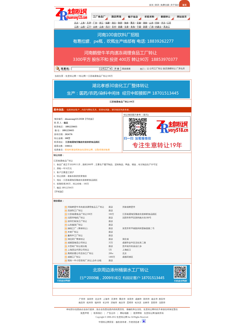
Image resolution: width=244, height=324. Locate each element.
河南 (157, 23)
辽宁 (89, 27)
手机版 (89, 119)
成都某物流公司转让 (77, 242)
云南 (101, 27)
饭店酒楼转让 (168, 68)
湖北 (114, 23)
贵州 (114, 27)
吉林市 (146, 302)
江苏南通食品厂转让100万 (80, 214)
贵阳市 (154, 302)
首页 (151, 5)
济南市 (114, 302)
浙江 (101, 23)
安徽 (139, 23)
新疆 (145, 27)
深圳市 (90, 299)
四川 (108, 27)
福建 (107, 23)
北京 (76, 23)
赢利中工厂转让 (75, 235)
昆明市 (130, 302)
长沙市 (106, 302)
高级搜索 (126, 68)
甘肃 (126, 27)
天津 (89, 23)
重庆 (132, 23)
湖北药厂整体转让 (76, 239)
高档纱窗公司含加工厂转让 (80, 253)
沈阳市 (162, 302)
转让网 (82, 76)
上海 (82, 23)
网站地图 (124, 313)
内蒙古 (158, 27)
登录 (157, 5)
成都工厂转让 (74, 257)
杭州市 (90, 302)
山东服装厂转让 (75, 225)
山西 (83, 27)
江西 (76, 27)
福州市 (98, 302)
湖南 (145, 23)
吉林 (95, 27)
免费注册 (165, 5)
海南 (126, 23)
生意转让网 (70, 76)
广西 (151, 27)
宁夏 (139, 27)
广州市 (82, 299)
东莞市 (130, 299)
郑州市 (146, 299)
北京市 (98, 299)
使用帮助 (137, 313)
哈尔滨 (138, 302)
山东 (151, 23)
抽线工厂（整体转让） (78, 228)
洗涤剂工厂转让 (75, 210)
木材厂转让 (73, 232)
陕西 (120, 23)
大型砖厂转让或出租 (77, 246)
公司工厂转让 (155, 68)
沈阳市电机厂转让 (76, 217)
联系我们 (98, 313)
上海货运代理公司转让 (78, 250)
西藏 (120, 27)
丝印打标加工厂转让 (77, 221)
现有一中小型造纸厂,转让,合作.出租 (84, 260)
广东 (95, 23)
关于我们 (175, 5)
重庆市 (122, 299)
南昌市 (82, 302)
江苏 (169, 23)
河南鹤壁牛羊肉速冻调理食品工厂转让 (86, 207)
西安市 (162, 299)
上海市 (106, 299)
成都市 (138, 299)
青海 (133, 27)
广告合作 (111, 313)
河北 (163, 23)
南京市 (154, 299)
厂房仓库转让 (182, 68)
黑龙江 (166, 27)
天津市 (114, 299)
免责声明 (84, 313)
